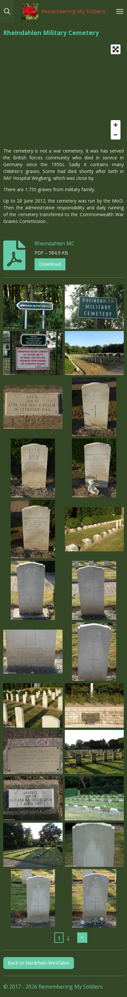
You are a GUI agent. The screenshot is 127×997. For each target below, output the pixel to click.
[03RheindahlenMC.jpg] (33, 353)
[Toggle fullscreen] (115, 49)
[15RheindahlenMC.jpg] (33, 705)
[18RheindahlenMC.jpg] (94, 752)
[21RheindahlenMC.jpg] (33, 844)
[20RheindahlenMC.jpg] (94, 798)
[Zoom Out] (115, 135)
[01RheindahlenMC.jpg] (33, 306)
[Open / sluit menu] (120, 11)
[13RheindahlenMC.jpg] (33, 651)
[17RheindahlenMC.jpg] (33, 752)
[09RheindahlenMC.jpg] (33, 529)
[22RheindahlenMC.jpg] (94, 844)
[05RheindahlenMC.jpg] (33, 406)
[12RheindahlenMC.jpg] (94, 590)
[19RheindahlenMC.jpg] (33, 798)
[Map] (63, 92)
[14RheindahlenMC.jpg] (94, 651)
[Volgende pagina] (82, 937)
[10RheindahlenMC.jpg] (94, 529)
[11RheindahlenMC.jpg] (33, 590)
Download (50, 264)
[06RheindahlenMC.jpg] (94, 406)
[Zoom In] (115, 125)
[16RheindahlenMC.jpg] (94, 705)
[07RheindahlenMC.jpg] (33, 468)
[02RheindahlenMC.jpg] (94, 306)
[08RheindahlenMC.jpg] (94, 468)
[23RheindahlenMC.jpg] (33, 898)
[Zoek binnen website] (7, 11)
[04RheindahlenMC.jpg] (94, 353)
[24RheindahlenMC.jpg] (94, 898)
